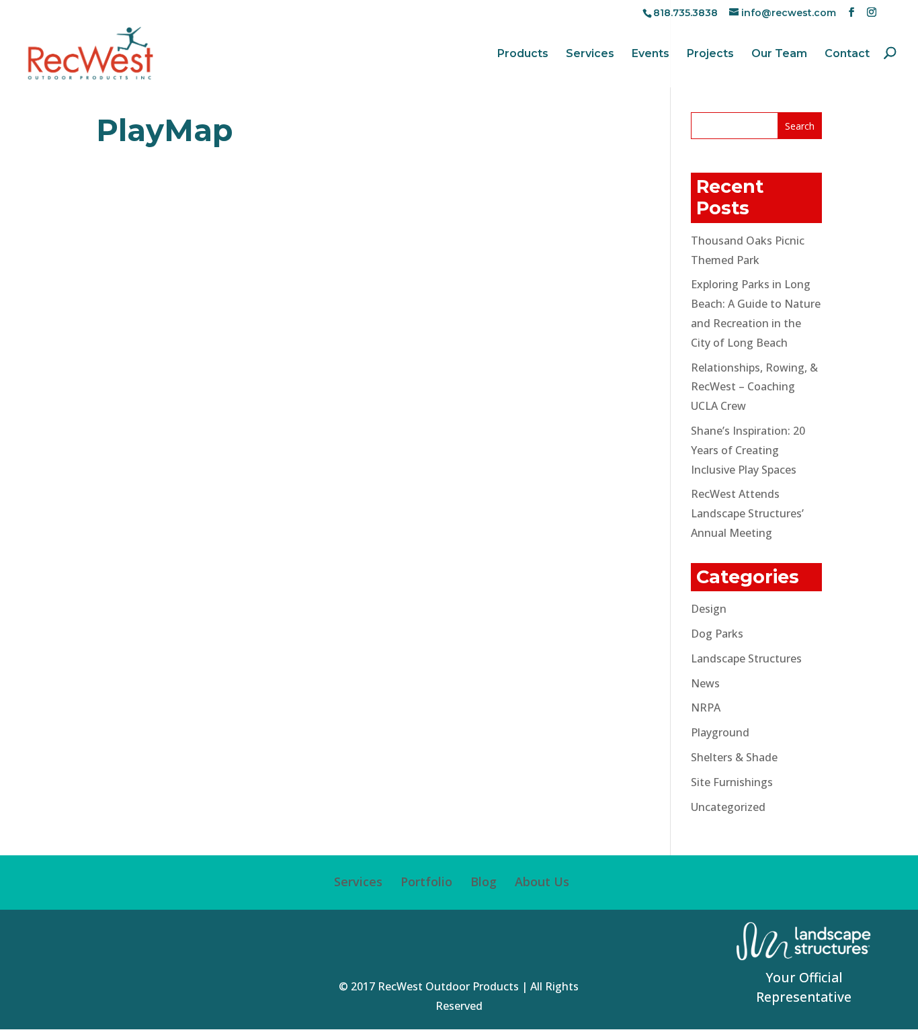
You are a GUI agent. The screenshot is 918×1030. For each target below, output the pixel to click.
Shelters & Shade (734, 757)
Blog (483, 881)
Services (590, 54)
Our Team (779, 54)
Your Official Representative (803, 987)
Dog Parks (717, 633)
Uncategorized (728, 807)
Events (650, 54)
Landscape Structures (746, 658)
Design (708, 608)
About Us (542, 881)
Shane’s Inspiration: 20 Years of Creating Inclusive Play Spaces (748, 450)
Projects (710, 54)
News (705, 683)
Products (522, 54)
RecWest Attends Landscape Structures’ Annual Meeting (747, 513)
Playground (720, 732)
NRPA (705, 707)
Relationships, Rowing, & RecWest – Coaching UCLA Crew (754, 387)
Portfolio (426, 881)
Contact (847, 54)
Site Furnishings (732, 782)
